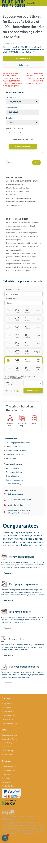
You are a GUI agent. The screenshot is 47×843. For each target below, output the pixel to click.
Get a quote (23, 65)
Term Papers (6, 707)
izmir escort (10, 233)
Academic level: (11, 298)
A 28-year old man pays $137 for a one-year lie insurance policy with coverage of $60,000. (34, 78)
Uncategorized (8, 43)
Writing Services (8, 711)
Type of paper (11, 97)
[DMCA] (9, 803)
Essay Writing (7, 703)
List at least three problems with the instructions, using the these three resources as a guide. (23, 225)
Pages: (6, 382)
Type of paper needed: (12, 289)
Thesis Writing (7, 719)
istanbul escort (11, 243)
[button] (5, 838)
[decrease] (9, 132)
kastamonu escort (13, 253)
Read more (8, 573)
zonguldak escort (12, 264)
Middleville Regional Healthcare (18, 188)
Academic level (12, 108)
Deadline (9, 118)
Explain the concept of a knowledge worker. (22, 198)
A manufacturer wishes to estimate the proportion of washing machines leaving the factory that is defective (12, 79)
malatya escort (12, 222)
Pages (8, 128)
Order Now (31, 3)
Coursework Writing (9, 723)
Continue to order (23, 58)
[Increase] (40, 383)
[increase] (20, 132)
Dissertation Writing (9, 715)
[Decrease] (26, 383)
